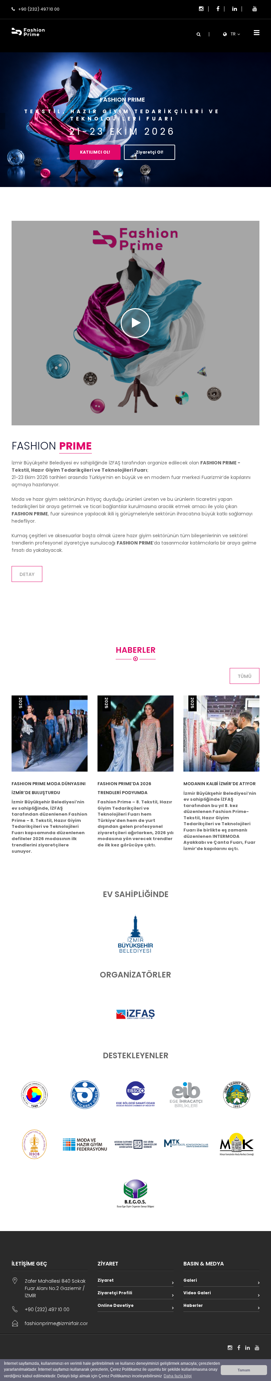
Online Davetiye (115, 1305)
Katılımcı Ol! (95, 152)
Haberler (193, 1305)
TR (233, 34)
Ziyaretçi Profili (114, 1293)
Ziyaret (105, 1280)
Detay (26, 574)
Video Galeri (197, 1293)
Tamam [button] (244, 1370)
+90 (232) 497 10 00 (38, 9)
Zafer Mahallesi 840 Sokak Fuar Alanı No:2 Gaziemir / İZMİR (55, 1288)
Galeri (190, 1280)
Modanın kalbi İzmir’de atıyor (219, 784)
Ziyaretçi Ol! (149, 152)
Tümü (245, 676)
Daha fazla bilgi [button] (178, 1376)
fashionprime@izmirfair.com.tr (60, 1323)
